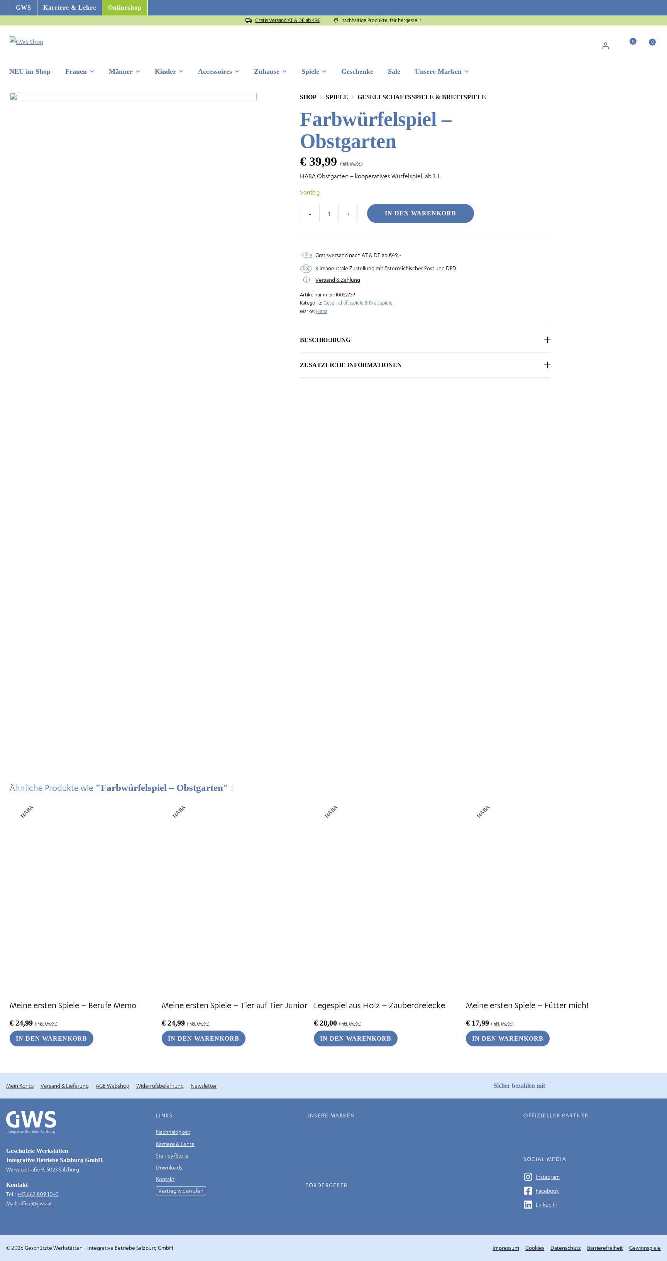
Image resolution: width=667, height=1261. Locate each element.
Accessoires (215, 71)
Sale (394, 71)
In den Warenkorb (420, 213)
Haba (321, 311)
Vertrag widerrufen (180, 1190)
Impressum (506, 1247)
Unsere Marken (438, 71)
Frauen (76, 71)
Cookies (534, 1247)
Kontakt (165, 1179)
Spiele (310, 71)
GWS (23, 7)
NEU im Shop (30, 71)
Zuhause (266, 71)
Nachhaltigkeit (173, 1132)
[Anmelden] (605, 45)
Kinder (165, 71)
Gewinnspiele (645, 1247)
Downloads (169, 1167)
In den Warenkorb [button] (51, 1038)
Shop (308, 97)
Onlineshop (125, 7)
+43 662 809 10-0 (38, 1194)
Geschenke (357, 71)
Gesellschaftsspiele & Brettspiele (421, 97)
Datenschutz (565, 1247)
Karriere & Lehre (69, 7)
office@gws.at (35, 1203)
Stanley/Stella (172, 1155)
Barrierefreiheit (605, 1247)
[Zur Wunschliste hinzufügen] (565, 97)
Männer (121, 71)
